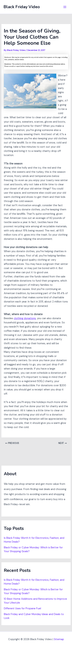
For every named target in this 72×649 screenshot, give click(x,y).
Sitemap (59, 639)
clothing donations (25, 318)
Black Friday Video (21, 7)
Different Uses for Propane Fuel (22, 608)
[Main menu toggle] (65, 7)
